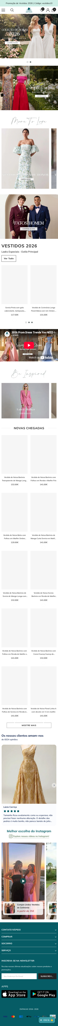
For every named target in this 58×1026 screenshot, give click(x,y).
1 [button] (27, 62)
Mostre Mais (29, 725)
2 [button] (30, 62)
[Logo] (29, 10)
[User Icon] (48, 10)
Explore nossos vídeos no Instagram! (31, 836)
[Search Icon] (14, 10)
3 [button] (32, 322)
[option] (29, 36)
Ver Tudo (9, 258)
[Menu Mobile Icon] (3, 10)
